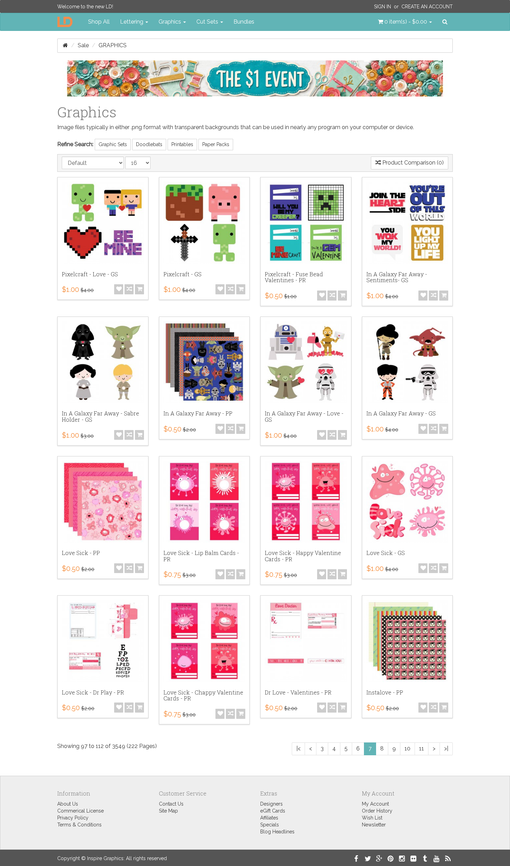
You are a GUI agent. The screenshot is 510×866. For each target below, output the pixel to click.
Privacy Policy (72, 818)
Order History (377, 811)
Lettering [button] (132, 21)
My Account (375, 804)
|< (298, 748)
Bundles (243, 21)
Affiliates (269, 818)
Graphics (113, 45)
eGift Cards (272, 811)
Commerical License (80, 811)
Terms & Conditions (79, 824)
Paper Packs (215, 144)
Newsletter (374, 824)
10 (407, 748)
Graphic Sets (113, 144)
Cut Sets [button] (208, 21)
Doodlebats (149, 144)
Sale (83, 45)
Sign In (382, 6)
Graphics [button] (170, 21)
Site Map (168, 811)
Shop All (99, 21)
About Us (67, 804)
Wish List (372, 818)
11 (421, 748)
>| (446, 748)
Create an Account (427, 6)
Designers (271, 804)
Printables (182, 144)
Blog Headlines (277, 831)
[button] (405, 22)
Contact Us (171, 804)
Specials (269, 824)
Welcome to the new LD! (85, 6)
